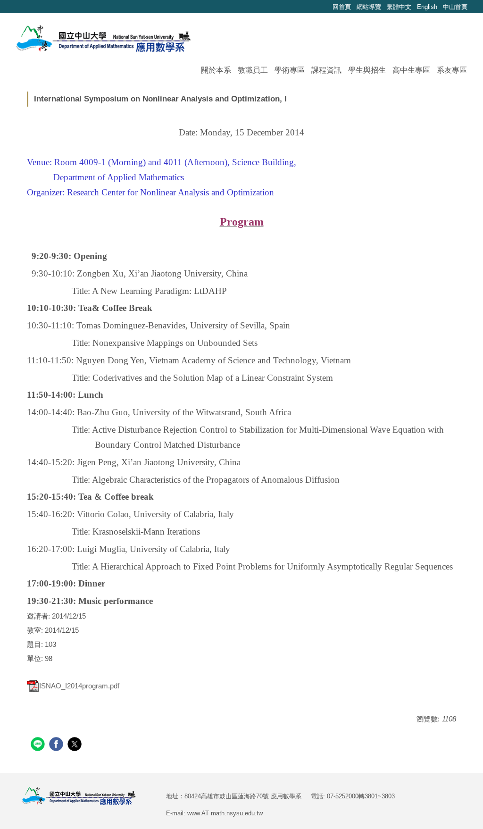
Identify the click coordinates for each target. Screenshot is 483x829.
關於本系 (216, 70)
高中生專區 (411, 70)
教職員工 (253, 70)
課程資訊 (326, 70)
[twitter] (75, 745)
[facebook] (57, 745)
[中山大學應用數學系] (103, 37)
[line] (39, 745)
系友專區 (452, 70)
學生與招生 (367, 70)
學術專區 (290, 70)
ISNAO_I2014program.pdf (79, 686)
